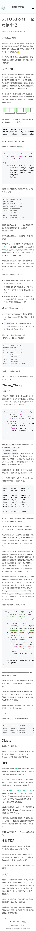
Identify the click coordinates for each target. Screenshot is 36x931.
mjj (16, 769)
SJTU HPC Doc (9, 780)
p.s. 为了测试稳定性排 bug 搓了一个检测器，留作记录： (17, 377)
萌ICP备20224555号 (18, 925)
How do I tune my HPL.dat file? (20, 790)
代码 (4, 713)
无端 (4, 918)
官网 (26, 462)
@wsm (4, 31)
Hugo (16, 928)
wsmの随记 (18, 6)
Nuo (28, 928)
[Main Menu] (32, 8)
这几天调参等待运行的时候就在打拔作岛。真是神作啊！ (18, 918)
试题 (6, 43)
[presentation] (20, 225)
